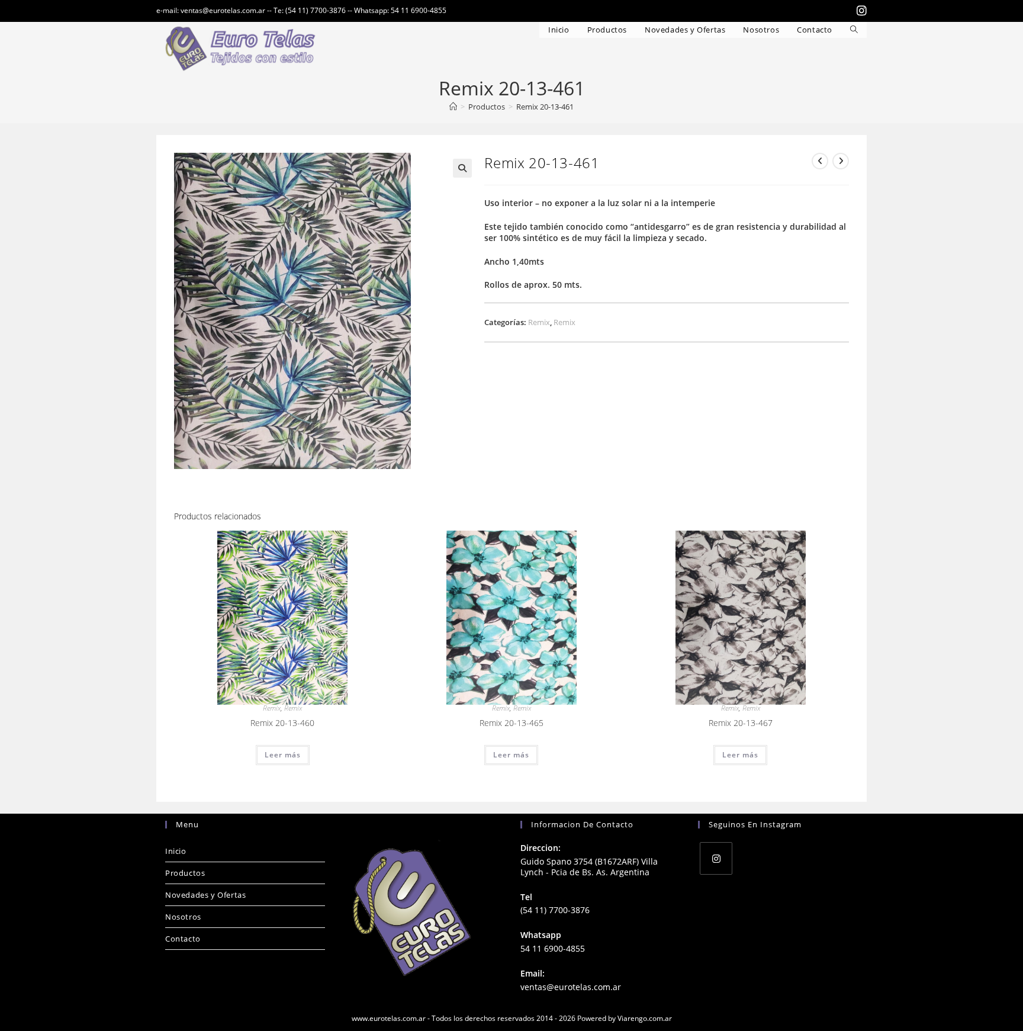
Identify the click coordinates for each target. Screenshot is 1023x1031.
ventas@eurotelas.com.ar (570, 987)
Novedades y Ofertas (205, 894)
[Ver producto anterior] (820, 161)
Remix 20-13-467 (741, 722)
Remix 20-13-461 (545, 106)
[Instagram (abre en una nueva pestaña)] (860, 11)
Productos (185, 873)
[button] (462, 168)
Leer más (283, 755)
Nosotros (183, 916)
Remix (539, 322)
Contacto (183, 938)
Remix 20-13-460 (282, 722)
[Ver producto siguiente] (840, 161)
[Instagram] (716, 858)
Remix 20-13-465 (511, 722)
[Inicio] (453, 106)
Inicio (175, 851)
